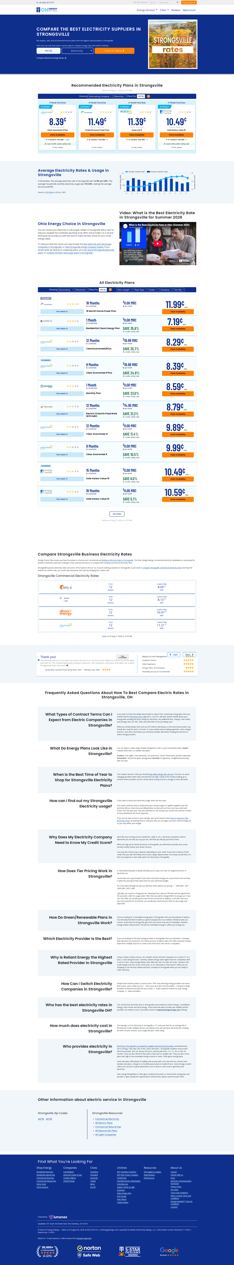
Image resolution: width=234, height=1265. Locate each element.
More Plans (117, 514)
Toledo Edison (122, 1202)
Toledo (93, 1181)
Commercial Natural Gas (108, 1126)
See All (92, 1187)
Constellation (68, 1172)
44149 (49, 1118)
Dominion (121, 1190)
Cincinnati (94, 1178)
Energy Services (146, 10)
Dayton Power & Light (126, 1187)
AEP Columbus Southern (126, 1172)
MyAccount (189, 10)
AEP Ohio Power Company (127, 1175)
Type (139, 290)
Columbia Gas (122, 1184)
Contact (174, 1172)
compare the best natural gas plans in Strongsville (69, 253)
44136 (41, 1118)
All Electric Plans (103, 1122)
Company (164, 290)
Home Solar (41, 1184)
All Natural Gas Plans (106, 1130)
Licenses (174, 1207)
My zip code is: (141, 2)
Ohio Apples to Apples (152, 1172)
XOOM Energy (68, 1181)
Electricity (119, 96)
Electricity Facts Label (138, 716)
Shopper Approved (84, 1238)
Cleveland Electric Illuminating (128, 1181)
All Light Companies (105, 1134)
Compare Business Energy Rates (52, 58)
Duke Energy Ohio (124, 1193)
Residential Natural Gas (46, 1175)
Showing (83, 96)
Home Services (42, 1187)
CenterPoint (121, 1178)
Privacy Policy (176, 1186)
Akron (92, 1184)
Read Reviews (149, 1175)
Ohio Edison (122, 1199)
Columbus (94, 1172)
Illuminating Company (99, 96)
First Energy (121, 1196)
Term (123, 290)
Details (58, 147)
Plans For (131, 96)
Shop (113, 50)
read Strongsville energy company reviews (84, 247)
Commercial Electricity (107, 1118)
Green (152, 290)
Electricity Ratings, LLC (147, 1230)
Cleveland (94, 1175)
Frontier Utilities (69, 1178)
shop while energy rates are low (160, 774)
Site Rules (174, 1189)
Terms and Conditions (179, 1193)
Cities (163, 10)
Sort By (178, 290)
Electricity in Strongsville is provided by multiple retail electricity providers (145, 1046)
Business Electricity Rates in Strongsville (117, 560)
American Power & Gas (72, 1175)
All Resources (149, 1178)
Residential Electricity (45, 1172)
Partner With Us (177, 1175)
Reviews (175, 10)
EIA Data (49, 192)
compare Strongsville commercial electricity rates (162, 568)
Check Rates (188, 2)
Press (173, 1178)
